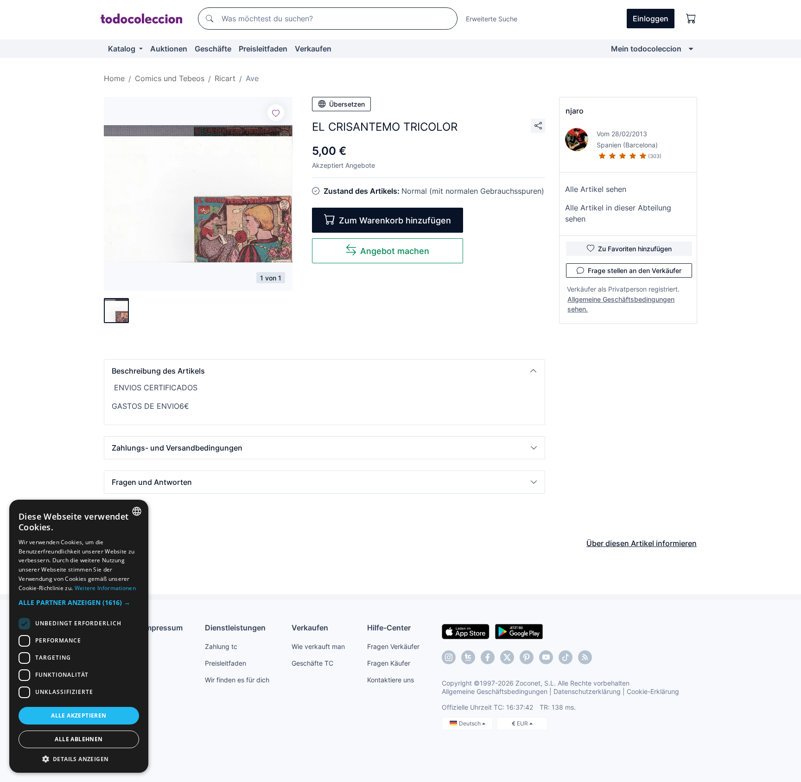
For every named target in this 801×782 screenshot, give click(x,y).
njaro (575, 110)
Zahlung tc (221, 646)
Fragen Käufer (388, 663)
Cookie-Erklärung (653, 691)
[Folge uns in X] (507, 657)
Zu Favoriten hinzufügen (635, 249)
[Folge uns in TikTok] (565, 657)
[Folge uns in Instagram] (449, 657)
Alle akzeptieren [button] (78, 715)
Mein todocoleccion (646, 48)
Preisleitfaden (263, 48)
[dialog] (78, 636)
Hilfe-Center (389, 627)
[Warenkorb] (691, 19)
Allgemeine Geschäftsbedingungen (494, 691)
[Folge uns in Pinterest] (527, 657)
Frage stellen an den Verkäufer (634, 270)
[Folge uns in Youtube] (546, 657)
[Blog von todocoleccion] (585, 657)
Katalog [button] (122, 48)
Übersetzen (347, 104)
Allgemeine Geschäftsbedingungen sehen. (620, 304)
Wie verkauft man (318, 646)
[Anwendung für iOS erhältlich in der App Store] (466, 631)
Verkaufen (313, 48)
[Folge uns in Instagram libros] (468, 657)
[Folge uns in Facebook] (488, 657)
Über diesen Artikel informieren (641, 543)
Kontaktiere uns (390, 680)
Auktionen (168, 48)
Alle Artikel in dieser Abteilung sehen (618, 213)
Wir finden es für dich (237, 680)
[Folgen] (275, 112)
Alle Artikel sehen (595, 189)
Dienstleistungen (235, 627)
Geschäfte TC (312, 663)
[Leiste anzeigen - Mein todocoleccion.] (691, 48)
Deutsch (470, 723)
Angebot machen (394, 251)
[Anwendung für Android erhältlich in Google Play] (519, 631)
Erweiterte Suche (491, 19)
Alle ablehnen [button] (78, 739)
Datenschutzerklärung (587, 691)
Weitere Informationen (105, 588)
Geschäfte (213, 48)
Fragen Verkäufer (393, 646)
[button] (324, 370)
